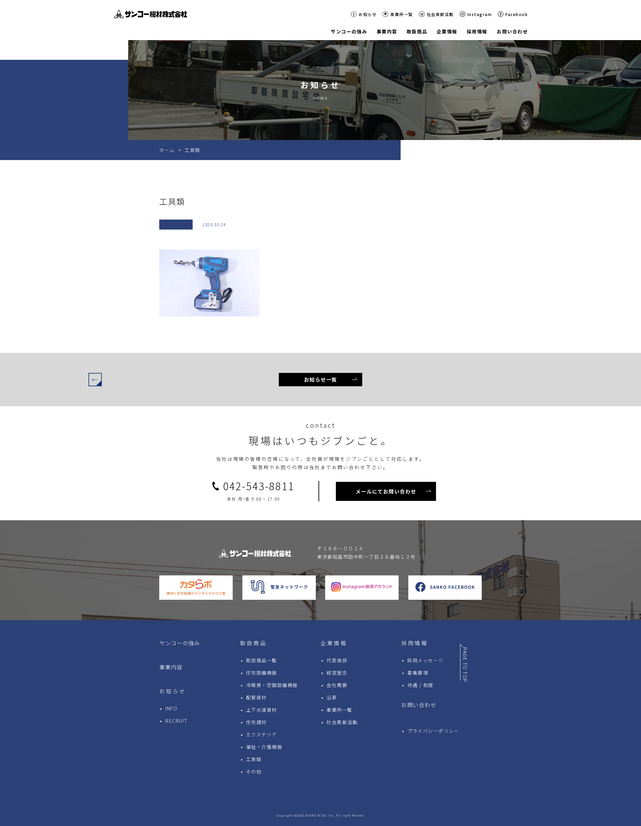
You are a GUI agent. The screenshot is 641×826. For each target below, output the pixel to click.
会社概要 (337, 685)
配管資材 (256, 697)
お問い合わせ (418, 705)
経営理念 (337, 672)
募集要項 (417, 672)
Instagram (479, 14)
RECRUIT (176, 720)
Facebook (516, 14)
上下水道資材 (261, 709)
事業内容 (171, 667)
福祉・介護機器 (264, 746)
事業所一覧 (401, 14)
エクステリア (261, 734)
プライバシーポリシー (433, 730)
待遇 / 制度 (420, 685)
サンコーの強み (179, 643)
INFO (171, 708)
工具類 (254, 759)
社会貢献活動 (440, 14)
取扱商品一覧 (261, 660)
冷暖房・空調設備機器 (272, 685)
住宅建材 (256, 722)
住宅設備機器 (261, 672)
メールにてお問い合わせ (386, 491)
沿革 (332, 697)
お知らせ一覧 (320, 379)
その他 (254, 771)
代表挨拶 (337, 660)
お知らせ (368, 14)
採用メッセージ (425, 660)
